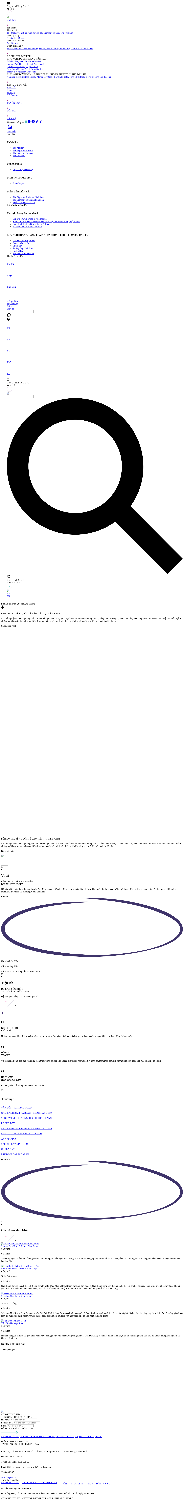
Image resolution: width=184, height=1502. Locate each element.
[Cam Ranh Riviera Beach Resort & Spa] (20, 1266)
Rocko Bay (84, 77)
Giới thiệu (11, 20)
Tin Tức (11, 264)
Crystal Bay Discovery (17, 38)
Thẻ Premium (67, 33)
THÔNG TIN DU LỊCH (66, 1436)
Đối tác (10, 306)
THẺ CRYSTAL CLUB (82, 48)
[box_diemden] (92, 638)
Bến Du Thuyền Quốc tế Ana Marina (24, 61)
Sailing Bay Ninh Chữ (68, 77)
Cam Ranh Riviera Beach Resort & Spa (25, 69)
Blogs (9, 90)
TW (9, 362)
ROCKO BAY (8, 1123)
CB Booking (13, 95)
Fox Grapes (12, 43)
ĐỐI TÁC (11, 110)
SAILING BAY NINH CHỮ (14, 1144)
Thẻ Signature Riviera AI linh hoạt (22, 48)
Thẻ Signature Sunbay (50, 33)
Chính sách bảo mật (10, 1436)
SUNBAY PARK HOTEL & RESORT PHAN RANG (26, 1118)
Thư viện (11, 92)
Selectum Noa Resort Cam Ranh (22, 71)
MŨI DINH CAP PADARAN (15, 1154)
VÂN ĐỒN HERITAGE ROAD (16, 1107)
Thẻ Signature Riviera (29, 33)
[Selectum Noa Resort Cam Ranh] (17, 1293)
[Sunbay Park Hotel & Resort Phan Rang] (20, 1243)
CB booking (12, 301)
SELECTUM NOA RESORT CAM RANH (21, 1133)
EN (8, 339)
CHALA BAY (8, 1149)
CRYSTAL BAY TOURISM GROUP (37, 1436)
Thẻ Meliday (13, 33)
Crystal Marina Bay (39, 77)
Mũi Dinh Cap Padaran (100, 77)
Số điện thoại (7, 1422)
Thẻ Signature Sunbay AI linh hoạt (54, 48)
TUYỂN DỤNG (14, 103)
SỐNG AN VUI (86, 1436)
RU (8, 373)
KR (8, 328)
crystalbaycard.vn (9, 1477)
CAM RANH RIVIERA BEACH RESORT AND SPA (26, 1113)
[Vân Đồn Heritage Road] (13, 1320)
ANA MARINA (8, 1139)
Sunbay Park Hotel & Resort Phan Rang (25, 65)
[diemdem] (92, 860)
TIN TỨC (11, 87)
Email (3, 1425)
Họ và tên (5, 1419)
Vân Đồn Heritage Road (18, 77)
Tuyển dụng (12, 303)
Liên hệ (10, 309)
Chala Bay (53, 77)
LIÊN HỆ (11, 118)
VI (8, 351)
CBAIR (98, 1436)
